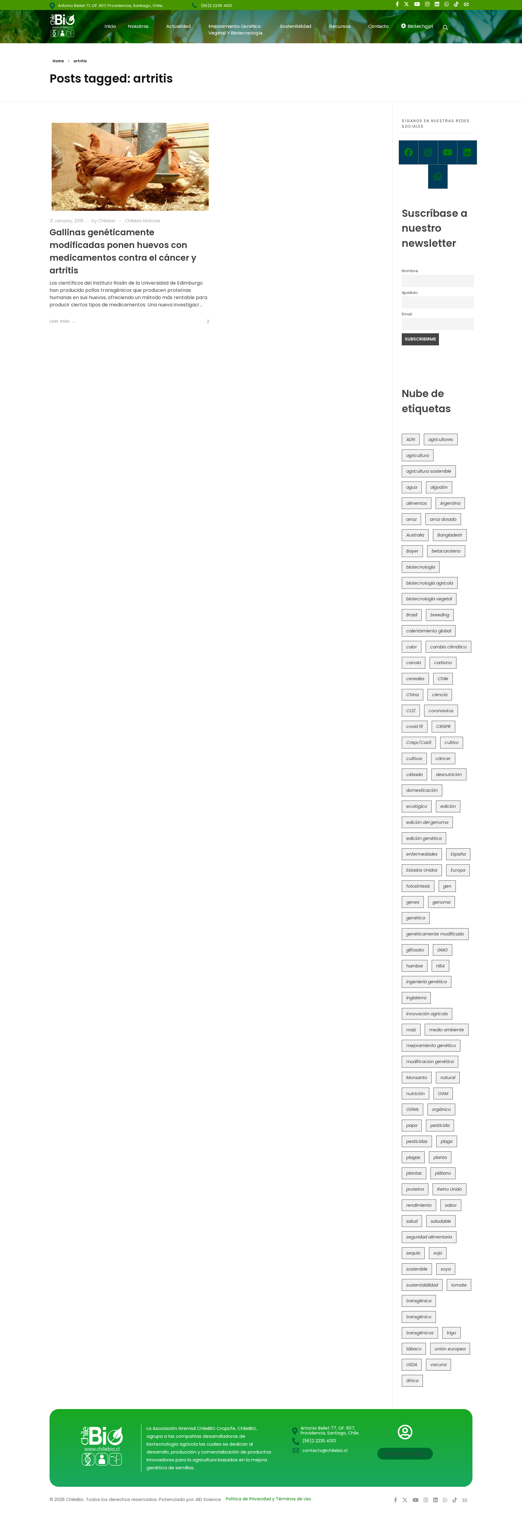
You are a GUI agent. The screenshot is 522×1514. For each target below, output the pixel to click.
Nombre (410, 270)
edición (448, 806)
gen (447, 886)
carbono (443, 663)
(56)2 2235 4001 (216, 5)
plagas (413, 1157)
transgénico (418, 1317)
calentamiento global (428, 631)
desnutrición (449, 775)
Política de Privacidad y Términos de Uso (268, 1499)
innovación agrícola (427, 1014)
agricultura (417, 455)
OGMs (412, 1109)
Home (58, 61)
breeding (439, 615)
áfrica (412, 1381)
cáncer (443, 758)
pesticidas (416, 1141)
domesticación (422, 790)
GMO (442, 950)
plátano (443, 1173)
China (412, 695)
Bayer (412, 551)
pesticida (440, 1125)
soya (446, 1269)
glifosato (415, 950)
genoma (441, 902)
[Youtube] (448, 152)
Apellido (410, 292)
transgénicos (419, 1333)
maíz (411, 1030)
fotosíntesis (418, 886)
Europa (458, 870)
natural (447, 1078)
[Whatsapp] (438, 177)
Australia (415, 535)
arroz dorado (443, 519)
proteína (415, 1189)
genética (415, 918)
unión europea (450, 1349)
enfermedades (421, 854)
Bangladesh (449, 535)
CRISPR (443, 726)
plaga (447, 1141)
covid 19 (414, 726)
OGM (443, 1094)
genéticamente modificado (435, 934)
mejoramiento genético (431, 1046)
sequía (413, 1253)
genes (412, 902)
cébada (414, 775)
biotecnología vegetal (429, 599)
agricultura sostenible (428, 471)
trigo (451, 1333)
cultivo (452, 742)
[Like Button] (203, 321)
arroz (411, 519)
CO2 (410, 711)
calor (411, 647)
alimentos (416, 503)
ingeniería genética (426, 982)
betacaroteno (446, 551)
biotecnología (420, 567)
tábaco (413, 1349)
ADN (410, 439)
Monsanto (416, 1078)
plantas (414, 1173)
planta (440, 1157)
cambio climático (448, 647)
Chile (443, 679)
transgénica (418, 1301)
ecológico (416, 806)
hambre (414, 966)
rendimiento (419, 1205)
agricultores (440, 439)
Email (407, 314)
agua (411, 487)
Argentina (450, 503)
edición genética (424, 838)
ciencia (439, 695)
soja (437, 1253)
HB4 (440, 966)
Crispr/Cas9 (418, 742)
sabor (451, 1205)
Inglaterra (416, 998)
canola (413, 663)
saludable (441, 1221)
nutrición (415, 1094)
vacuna (438, 1365)
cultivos (414, 758)
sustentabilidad (422, 1285)
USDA (411, 1365)
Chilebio (107, 221)
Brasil (411, 615)
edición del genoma (427, 822)
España (458, 854)
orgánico (441, 1109)
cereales (415, 679)
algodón (439, 487)
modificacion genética (430, 1062)
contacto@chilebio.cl (324, 1450)
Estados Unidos (421, 870)
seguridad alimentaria (429, 1237)
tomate (459, 1285)
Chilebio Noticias (142, 221)
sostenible (416, 1269)
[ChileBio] (66, 25)
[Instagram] (428, 152)
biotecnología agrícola (429, 583)
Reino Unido (449, 1189)
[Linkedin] (467, 152)
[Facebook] (408, 152)
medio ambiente (446, 1030)
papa (411, 1125)
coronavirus (441, 711)
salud (411, 1221)
